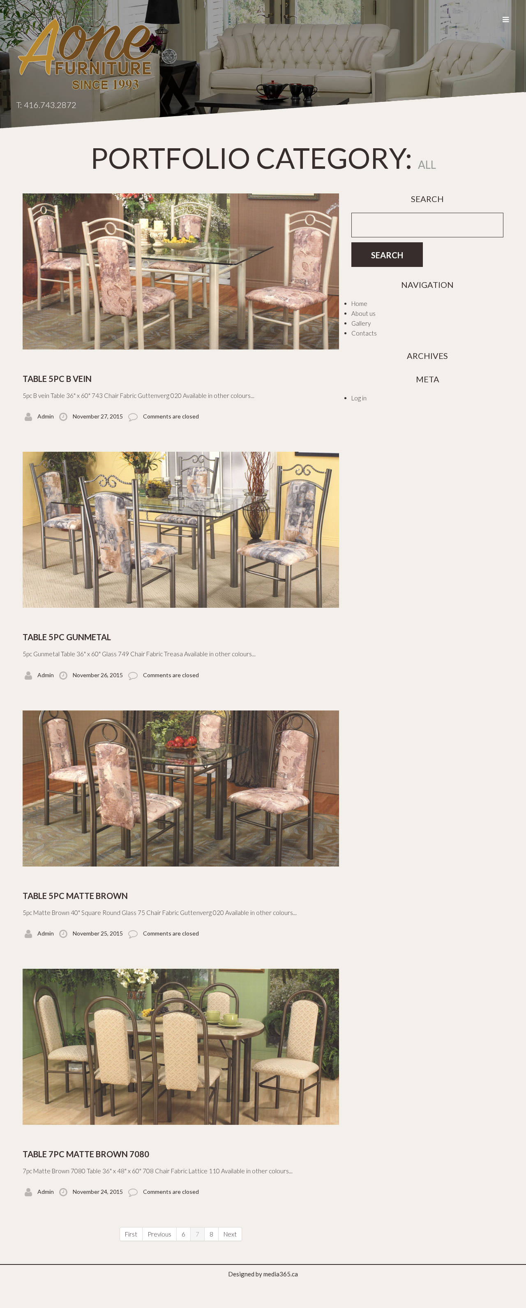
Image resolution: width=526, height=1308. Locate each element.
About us (363, 313)
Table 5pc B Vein (57, 379)
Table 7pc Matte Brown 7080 (86, 1154)
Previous (159, 1234)
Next (230, 1234)
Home (359, 303)
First (131, 1234)
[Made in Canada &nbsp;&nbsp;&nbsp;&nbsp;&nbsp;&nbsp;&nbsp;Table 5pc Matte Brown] (181, 788)
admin (45, 416)
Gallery (361, 323)
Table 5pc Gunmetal (67, 637)
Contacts (364, 333)
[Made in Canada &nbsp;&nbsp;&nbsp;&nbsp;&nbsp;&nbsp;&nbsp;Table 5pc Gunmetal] (181, 530)
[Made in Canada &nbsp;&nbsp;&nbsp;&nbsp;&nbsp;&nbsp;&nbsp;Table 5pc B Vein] (181, 271)
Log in (359, 398)
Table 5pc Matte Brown (75, 896)
